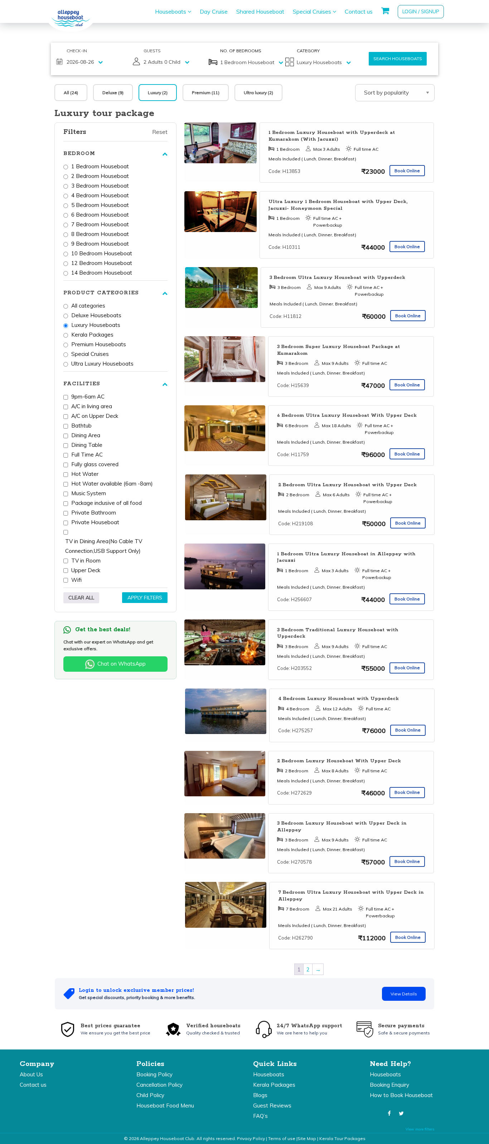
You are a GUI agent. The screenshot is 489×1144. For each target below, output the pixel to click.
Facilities (81, 384)
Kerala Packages (92, 334)
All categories (88, 305)
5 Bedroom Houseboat (100, 205)
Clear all (81, 597)
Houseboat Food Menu (165, 1105)
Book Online (407, 170)
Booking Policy (154, 1074)
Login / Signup (420, 11)
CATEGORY (308, 50)
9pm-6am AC (88, 396)
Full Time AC (87, 454)
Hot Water (84, 473)
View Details (404, 993)
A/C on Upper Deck (94, 415)
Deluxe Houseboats (96, 315)
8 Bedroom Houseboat (100, 234)
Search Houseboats (397, 58)
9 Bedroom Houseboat (100, 243)
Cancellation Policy (159, 1084)
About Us (31, 1074)
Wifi (76, 579)
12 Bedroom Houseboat (101, 263)
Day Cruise (214, 11)
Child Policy (150, 1095)
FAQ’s (260, 1115)
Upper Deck (85, 570)
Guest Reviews (272, 1105)
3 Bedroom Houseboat (100, 185)
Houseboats (171, 11)
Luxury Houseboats (95, 325)
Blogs (260, 1095)
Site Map (306, 1138)
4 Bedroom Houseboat (100, 195)
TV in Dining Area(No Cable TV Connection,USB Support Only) (103, 546)
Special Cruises (313, 11)
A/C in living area (91, 406)
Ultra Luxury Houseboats (102, 363)
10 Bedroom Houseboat (101, 253)
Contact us (359, 11)
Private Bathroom (93, 512)
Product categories (101, 293)
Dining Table (86, 444)
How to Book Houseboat (401, 1095)
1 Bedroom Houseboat (100, 166)
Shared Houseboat (260, 11)
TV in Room (86, 560)
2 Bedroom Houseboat (100, 176)
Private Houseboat (95, 522)
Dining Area (85, 435)
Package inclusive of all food (106, 502)
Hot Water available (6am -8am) (112, 483)
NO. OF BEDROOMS (240, 50)
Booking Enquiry (389, 1084)
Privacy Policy (251, 1138)
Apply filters (144, 597)
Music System (88, 493)
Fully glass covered (94, 464)
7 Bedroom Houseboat (100, 224)
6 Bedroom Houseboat (100, 214)
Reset (160, 132)
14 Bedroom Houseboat (101, 272)
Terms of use (281, 1138)
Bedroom (79, 153)
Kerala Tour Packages (342, 1138)
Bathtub (81, 425)
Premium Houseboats (98, 344)
